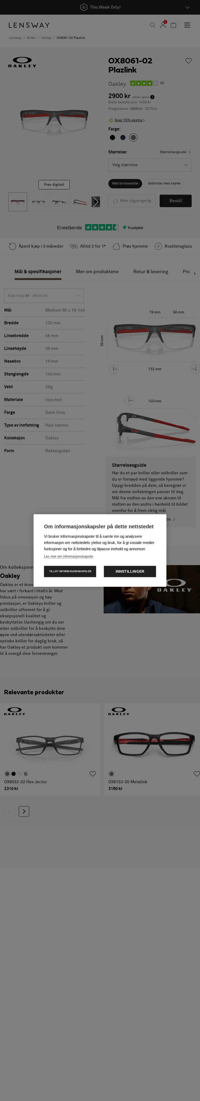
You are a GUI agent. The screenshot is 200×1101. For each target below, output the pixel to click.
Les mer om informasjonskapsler (68, 556)
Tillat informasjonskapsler (70, 571)
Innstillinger (130, 571)
